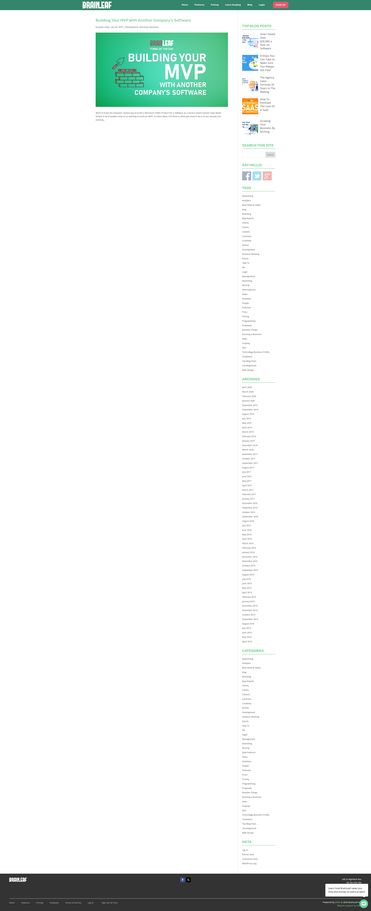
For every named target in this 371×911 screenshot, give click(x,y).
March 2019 (248, 431)
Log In (91, 903)
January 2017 (248, 498)
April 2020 (247, 387)
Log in (245, 850)
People (245, 303)
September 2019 (250, 409)
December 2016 (249, 503)
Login (262, 5)
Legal (244, 271)
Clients (245, 222)
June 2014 (247, 632)
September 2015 (250, 570)
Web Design (248, 370)
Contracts (246, 236)
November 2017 (250, 454)
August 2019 (248, 414)
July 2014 (246, 628)
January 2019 (248, 440)
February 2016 (249, 547)
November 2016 (250, 507)
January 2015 (248, 601)
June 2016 (247, 530)
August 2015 (248, 574)
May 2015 (246, 588)
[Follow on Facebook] (182, 880)
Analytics (246, 200)
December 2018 (249, 445)
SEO (244, 347)
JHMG (337, 902)
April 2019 (247, 427)
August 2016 (248, 521)
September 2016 (250, 516)
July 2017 (246, 472)
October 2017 (248, 458)
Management (248, 276)
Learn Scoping (233, 5)
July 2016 (246, 525)
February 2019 (249, 436)
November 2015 (250, 561)
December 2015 (249, 556)
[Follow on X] (188, 880)
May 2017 (246, 481)
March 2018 (248, 449)
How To (245, 262)
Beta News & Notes (251, 205)
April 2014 (247, 641)
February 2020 (249, 396)
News (245, 294)
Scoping (246, 343)
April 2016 (247, 538)
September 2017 (250, 463)
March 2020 (248, 391)
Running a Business (149, 27)
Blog (249, 5)
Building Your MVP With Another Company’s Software (143, 20)
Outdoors (246, 298)
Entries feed (248, 854)
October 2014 (248, 614)
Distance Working (250, 254)
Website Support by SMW (349, 905)
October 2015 (248, 565)
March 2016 (248, 543)
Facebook (246, 175)
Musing (245, 285)
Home (185, 5)
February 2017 (249, 494)
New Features (248, 289)
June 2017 (247, 476)
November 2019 (250, 405)
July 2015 (246, 579)
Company (54, 903)
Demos (245, 245)
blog (244, 209)
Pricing (215, 5)
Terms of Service (73, 903)
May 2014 (246, 637)
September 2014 (250, 619)
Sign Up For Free (110, 903)
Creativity (246, 240)
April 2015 (247, 592)
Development (131, 27)
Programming (248, 321)
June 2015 (247, 583)
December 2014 (249, 605)
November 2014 (250, 610)
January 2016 (248, 552)
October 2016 (248, 512)
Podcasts (246, 307)
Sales (244, 338)
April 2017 (247, 485)
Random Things (249, 329)
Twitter (256, 175)
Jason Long (104, 27)
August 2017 (248, 467)
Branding (246, 214)
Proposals (247, 325)
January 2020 (248, 400)
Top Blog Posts (249, 361)
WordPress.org (249, 863)
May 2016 (246, 534)
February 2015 (249, 597)
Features (199, 5)
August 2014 (248, 623)
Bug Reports (248, 218)
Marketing (247, 280)
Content (246, 231)
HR (243, 267)
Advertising (247, 196)
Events (245, 258)
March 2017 (248, 490)
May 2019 (246, 423)
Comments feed (250, 859)
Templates (247, 356)
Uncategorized (249, 365)
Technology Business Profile (255, 352)
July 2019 (246, 418)
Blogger (267, 175)
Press (245, 312)
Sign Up (281, 5)
